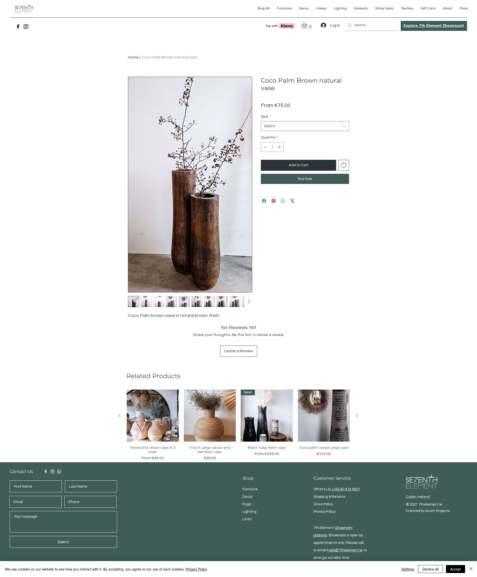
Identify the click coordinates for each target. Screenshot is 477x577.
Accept (455, 569)
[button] (407, 8)
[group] (238, 425)
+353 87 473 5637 (345, 489)
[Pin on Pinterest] (274, 201)
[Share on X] (292, 201)
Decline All (430, 569)
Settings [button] (407, 569)
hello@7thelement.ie (344, 550)
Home (133, 57)
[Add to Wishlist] (343, 165)
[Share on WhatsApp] (283, 201)
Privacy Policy (196, 569)
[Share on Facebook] (264, 201)
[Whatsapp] (59, 471)
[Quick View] (153, 416)
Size (266, 116)
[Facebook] (18, 26)
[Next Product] (357, 415)
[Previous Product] (119, 415)
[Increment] (280, 147)
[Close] (471, 569)
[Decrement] (265, 147)
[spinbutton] (272, 147)
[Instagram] (26, 26)
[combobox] (305, 126)
